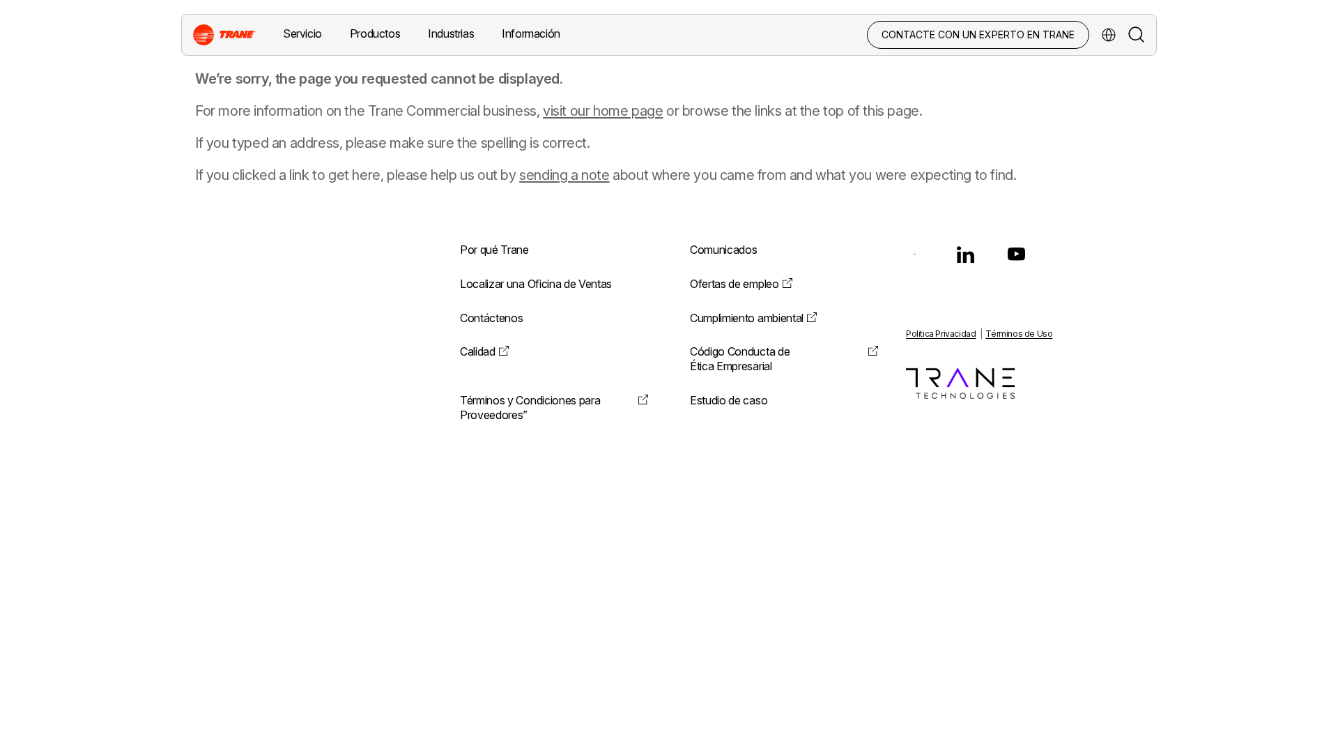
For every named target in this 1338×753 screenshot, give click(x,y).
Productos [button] (375, 33)
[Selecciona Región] (1108, 34)
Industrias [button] (451, 33)
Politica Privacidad (941, 333)
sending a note (564, 175)
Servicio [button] (302, 33)
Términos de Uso (1018, 333)
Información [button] (531, 33)
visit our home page (603, 110)
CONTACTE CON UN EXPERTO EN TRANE (978, 34)
